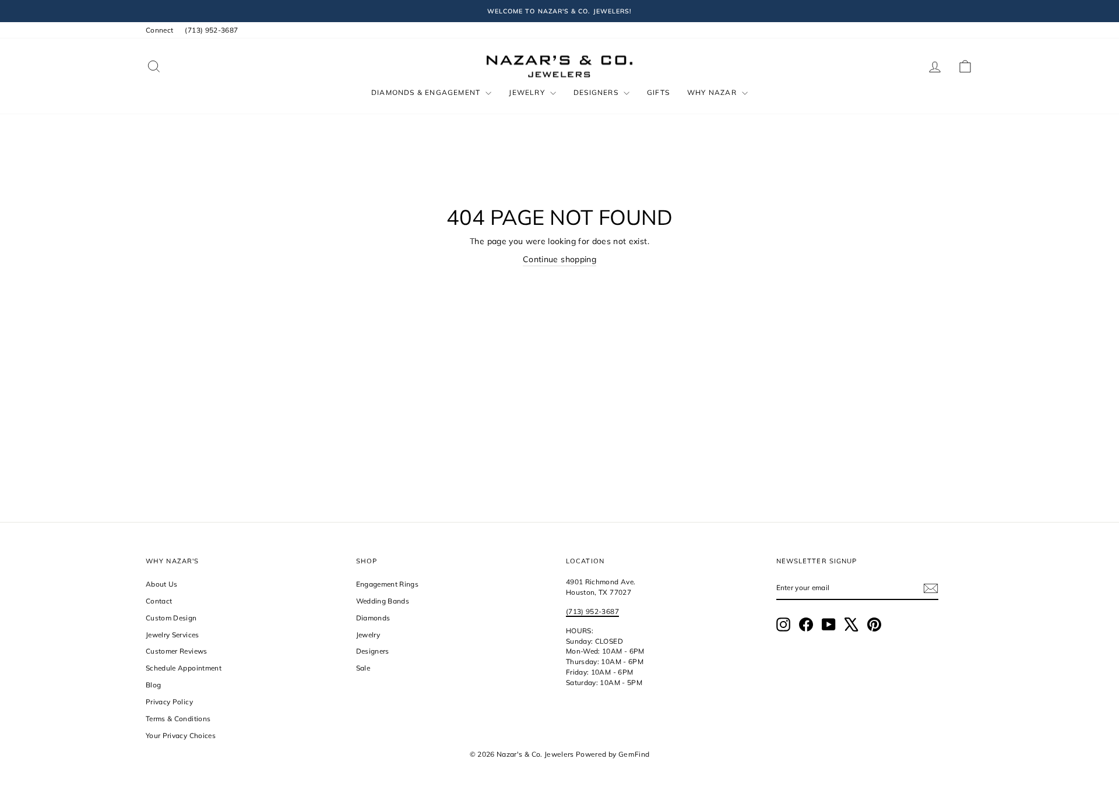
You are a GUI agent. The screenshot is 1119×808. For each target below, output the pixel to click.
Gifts (658, 92)
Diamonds (373, 617)
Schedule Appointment (183, 668)
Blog (153, 684)
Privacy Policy (169, 701)
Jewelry (528, 92)
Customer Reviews (176, 651)
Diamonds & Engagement (427, 92)
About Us (162, 584)
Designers (597, 92)
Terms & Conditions (178, 718)
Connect (159, 30)
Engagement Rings (387, 584)
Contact (159, 601)
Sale (363, 668)
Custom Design (171, 617)
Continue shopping (559, 259)
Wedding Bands (383, 601)
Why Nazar (713, 92)
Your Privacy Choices (181, 735)
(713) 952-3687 (211, 30)
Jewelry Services (172, 634)
